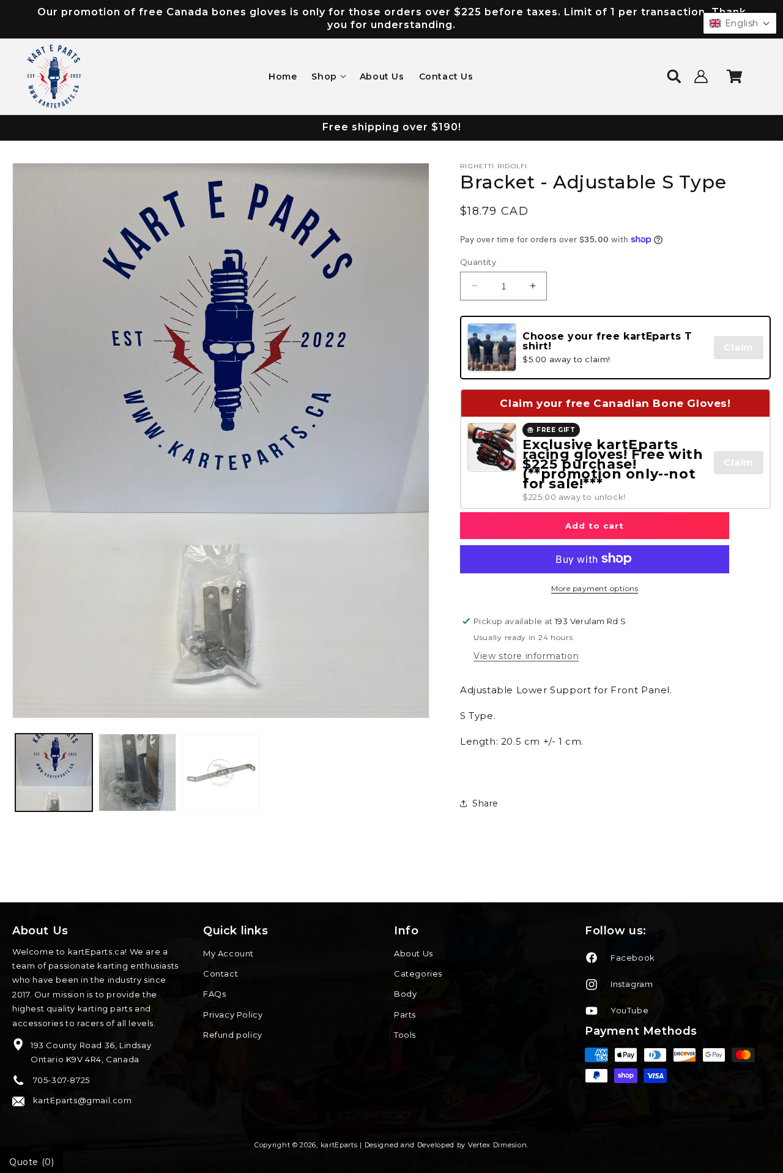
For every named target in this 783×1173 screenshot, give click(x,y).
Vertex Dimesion (497, 1145)
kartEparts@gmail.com (81, 1100)
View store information (526, 655)
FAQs (214, 994)
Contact (220, 973)
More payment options (594, 587)
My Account (228, 953)
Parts (405, 1014)
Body (405, 994)
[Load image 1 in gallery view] (53, 772)
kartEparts (339, 1145)
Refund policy (232, 1035)
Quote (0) (31, 1161)
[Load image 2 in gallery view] (137, 772)
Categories (418, 973)
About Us (413, 953)
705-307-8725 (60, 1080)
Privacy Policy (232, 1014)
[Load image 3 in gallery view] (220, 772)
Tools (405, 1035)
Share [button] (485, 803)
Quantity (478, 261)
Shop (323, 76)
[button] (328, 76)
